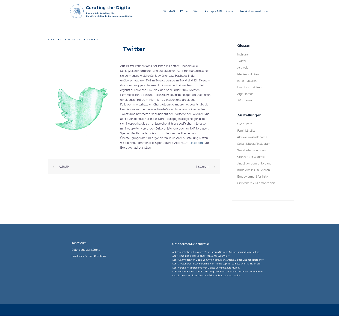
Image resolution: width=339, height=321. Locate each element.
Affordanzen (245, 100)
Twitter (241, 61)
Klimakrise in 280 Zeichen (253, 170)
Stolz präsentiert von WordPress (90, 310)
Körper (184, 11)
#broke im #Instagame (252, 137)
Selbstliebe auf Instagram (253, 143)
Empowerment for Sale (252, 176)
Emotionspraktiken (249, 87)
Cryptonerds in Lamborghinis (256, 183)
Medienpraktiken (248, 74)
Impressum (79, 243)
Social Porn (244, 124)
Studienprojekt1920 (106, 56)
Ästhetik (64, 166)
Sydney (128, 310)
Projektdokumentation (253, 11)
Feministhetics (246, 130)
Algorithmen (245, 94)
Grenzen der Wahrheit (251, 156)
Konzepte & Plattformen (219, 11)
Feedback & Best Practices (89, 256)
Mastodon (196, 143)
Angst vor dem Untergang (254, 163)
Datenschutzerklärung (86, 249)
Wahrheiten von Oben (251, 150)
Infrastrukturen (247, 81)
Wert (197, 11)
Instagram (202, 166)
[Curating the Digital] (100, 11)
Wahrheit (169, 11)
